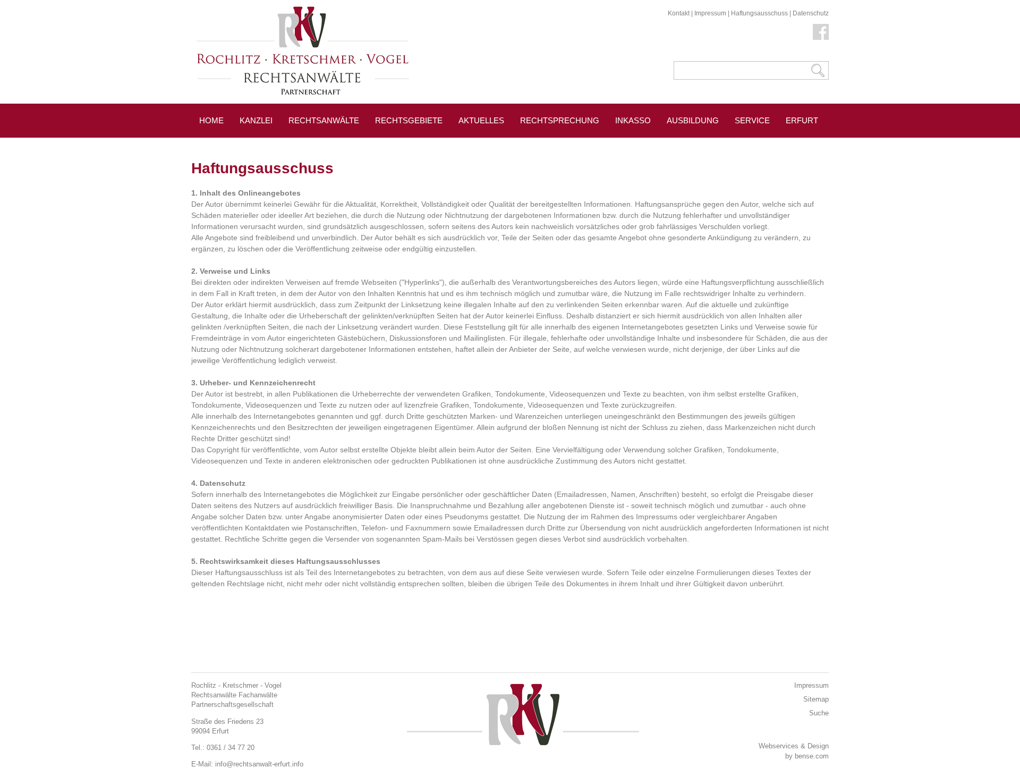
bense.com (812, 756)
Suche (819, 713)
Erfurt (802, 120)
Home (211, 120)
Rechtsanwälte (323, 120)
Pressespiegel (232, 144)
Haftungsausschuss (759, 13)
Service (752, 120)
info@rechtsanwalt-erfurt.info (259, 764)
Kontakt (679, 13)
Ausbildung (693, 120)
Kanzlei (256, 120)
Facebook (821, 32)
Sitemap (816, 699)
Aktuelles (481, 120)
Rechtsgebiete (409, 120)
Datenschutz (811, 13)
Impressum (710, 13)
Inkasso (633, 120)
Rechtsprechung (559, 120)
